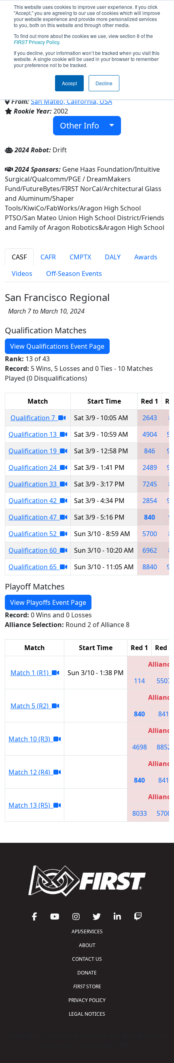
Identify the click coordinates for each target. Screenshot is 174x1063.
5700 (149, 533)
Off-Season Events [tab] (74, 273)
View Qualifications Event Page (57, 346)
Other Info (82, 125)
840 (149, 517)
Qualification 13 (34, 434)
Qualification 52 (34, 533)
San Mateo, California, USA (71, 101)
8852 (164, 747)
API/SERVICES (87, 931)
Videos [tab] (22, 273)
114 (139, 680)
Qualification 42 (34, 500)
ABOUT (87, 945)
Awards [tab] (145, 257)
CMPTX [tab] (80, 257)
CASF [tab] (19, 257)
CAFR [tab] (48, 257)
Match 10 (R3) (30, 739)
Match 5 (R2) (31, 705)
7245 (149, 484)
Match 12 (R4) (30, 772)
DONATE (87, 972)
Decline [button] (103, 83)
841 (163, 713)
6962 (149, 550)
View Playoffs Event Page (48, 602)
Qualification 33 (34, 484)
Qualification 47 (34, 517)
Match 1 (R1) (31, 672)
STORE (87, 986)
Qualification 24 (34, 467)
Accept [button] (69, 83)
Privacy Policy (36, 41)
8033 (139, 813)
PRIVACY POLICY (87, 1000)
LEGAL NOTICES (87, 1013)
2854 (149, 500)
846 (149, 450)
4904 (149, 434)
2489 (149, 467)
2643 (149, 417)
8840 (149, 566)
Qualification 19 (34, 450)
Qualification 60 (34, 550)
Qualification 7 (34, 417)
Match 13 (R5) (30, 805)
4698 (139, 747)
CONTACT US (87, 959)
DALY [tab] (113, 257)
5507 (164, 680)
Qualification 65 (34, 566)
